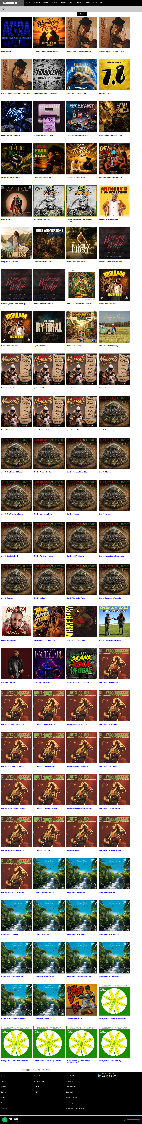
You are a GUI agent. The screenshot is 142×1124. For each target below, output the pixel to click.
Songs (3, 1076)
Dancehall (69, 1092)
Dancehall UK (70, 1086)
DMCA (36, 1092)
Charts (87, 2)
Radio (79, 2)
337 (43, 1069)
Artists (63, 2)
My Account (97, 2)
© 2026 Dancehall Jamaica (75, 1108)
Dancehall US (70, 1081)
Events (54, 2)
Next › (48, 1069)
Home (28, 2)
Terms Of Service (39, 1081)
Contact (36, 1086)
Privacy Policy (38, 1076)
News (71, 2)
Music (36, 2)
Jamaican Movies (71, 1097)
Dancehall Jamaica (72, 1076)
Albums (3, 1081)
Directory (4, 1108)
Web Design (70, 1103)
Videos (46, 2)
